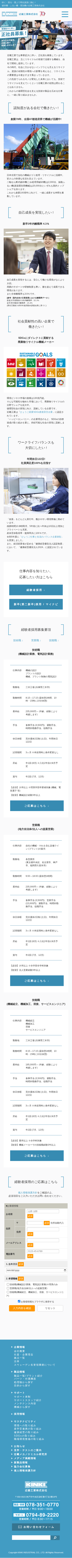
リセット (50, 1308)
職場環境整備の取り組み (29, 1439)
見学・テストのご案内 (28, 1450)
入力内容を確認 (22, 1308)
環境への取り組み (25, 1425)
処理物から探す (23, 1382)
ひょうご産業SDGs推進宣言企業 (36, 412)
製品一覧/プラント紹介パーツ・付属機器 (28, 1377)
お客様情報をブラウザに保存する (37, 1301)
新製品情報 (21, 1462)
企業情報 (19, 1347)
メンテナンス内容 (25, 1403)
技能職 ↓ (54, 640)
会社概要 (19, 1351)
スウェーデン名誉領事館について (35, 1364)
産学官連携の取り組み (28, 1428)
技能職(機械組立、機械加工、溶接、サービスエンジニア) (35, 1294)
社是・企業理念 (23, 1354)
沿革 (17, 1361)
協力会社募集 (22, 1466)
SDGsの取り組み (25, 1435)
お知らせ (19, 1446)
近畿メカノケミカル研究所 (30, 1454)
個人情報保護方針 (27, 1192)
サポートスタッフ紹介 (28, 1400)
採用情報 (19, 1414)
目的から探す (22, 1385)
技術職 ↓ (18, 640)
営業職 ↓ (36, 640)
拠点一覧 (19, 1357)
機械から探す (22, 1407)
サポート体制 (22, 1396)
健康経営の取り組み (26, 1432)
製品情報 (19, 1371)
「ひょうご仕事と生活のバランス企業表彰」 (41, 537)
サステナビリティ (25, 1421)
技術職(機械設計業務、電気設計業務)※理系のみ (34, 1284)
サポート (19, 1392)
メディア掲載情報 (25, 1458)
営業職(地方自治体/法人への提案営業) (28, 1288)
